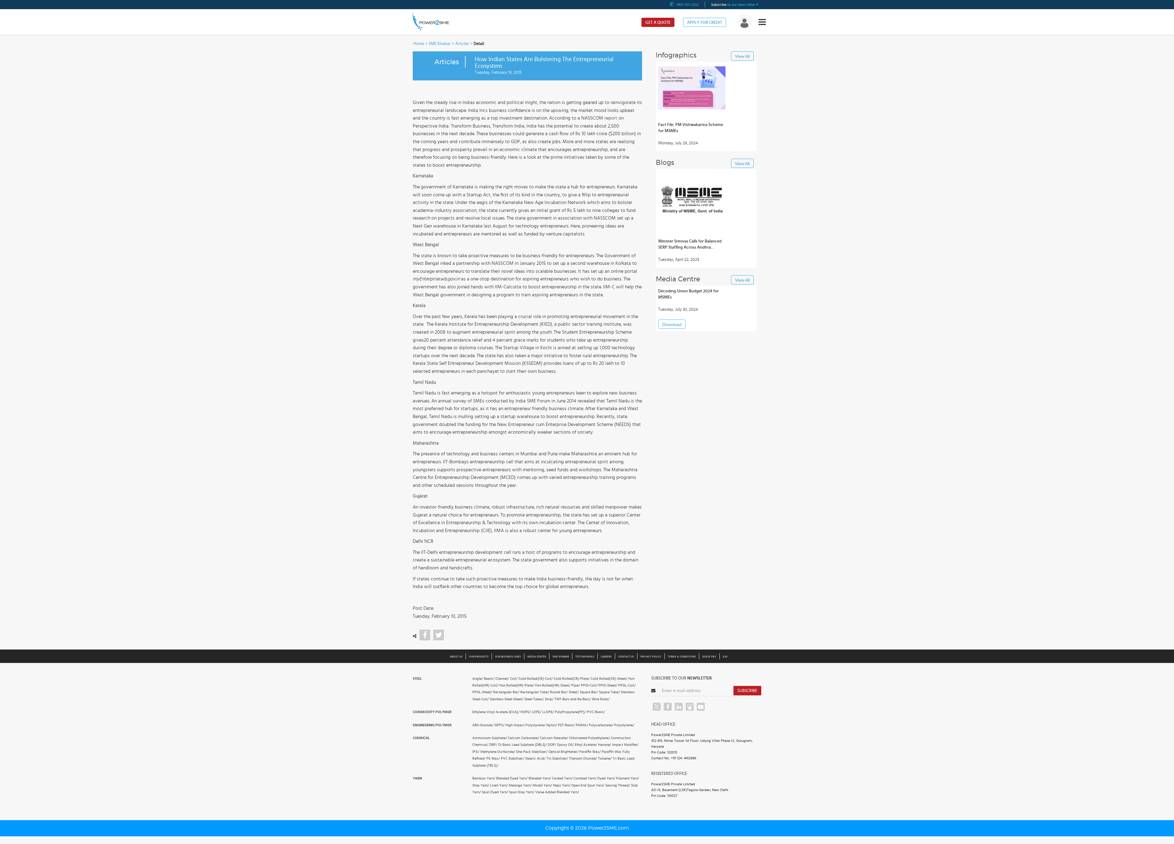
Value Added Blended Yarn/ (557, 792)
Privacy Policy (651, 656)
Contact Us (626, 656)
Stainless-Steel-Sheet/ (506, 699)
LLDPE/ (548, 712)
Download (671, 324)
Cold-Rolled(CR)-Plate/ (572, 678)
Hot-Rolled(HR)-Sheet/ (552, 685)
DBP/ (493, 744)
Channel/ (502, 678)
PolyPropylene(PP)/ (570, 712)
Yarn (417, 778)
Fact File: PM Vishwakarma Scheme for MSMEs (690, 128)
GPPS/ (499, 725)
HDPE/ (525, 712)
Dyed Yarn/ (606, 778)
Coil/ (514, 678)
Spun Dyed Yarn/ (495, 792)
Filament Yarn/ (627, 778)
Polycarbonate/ (601, 725)
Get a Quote (657, 22)
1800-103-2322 (687, 4)
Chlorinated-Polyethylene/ (589, 738)
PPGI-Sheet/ (607, 685)
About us (456, 656)
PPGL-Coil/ (627, 685)
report (610, 118)
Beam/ (489, 678)
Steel (417, 678)
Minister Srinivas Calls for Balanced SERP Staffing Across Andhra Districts (690, 244)
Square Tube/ (609, 692)
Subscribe (747, 691)
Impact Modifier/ (625, 744)
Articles (462, 44)
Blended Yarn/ (540, 778)
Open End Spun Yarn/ (587, 785)
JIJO (725, 656)
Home (418, 44)
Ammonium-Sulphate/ (489, 738)
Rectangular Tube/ (534, 692)
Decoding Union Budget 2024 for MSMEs (688, 294)
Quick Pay (709, 656)
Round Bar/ (559, 692)
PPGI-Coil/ (589, 685)
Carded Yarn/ (562, 778)
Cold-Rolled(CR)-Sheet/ (609, 678)
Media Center (536, 656)
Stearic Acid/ (535, 758)
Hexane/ (604, 744)
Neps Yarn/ (561, 785)
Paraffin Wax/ (590, 751)
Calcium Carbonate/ (523, 738)
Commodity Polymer (432, 712)
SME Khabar (440, 44)
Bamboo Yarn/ (483, 778)
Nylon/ (551, 725)
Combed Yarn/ (585, 778)
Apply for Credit (704, 22)
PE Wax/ (493, 758)
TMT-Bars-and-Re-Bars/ (573, 699)
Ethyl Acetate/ (586, 744)
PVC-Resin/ (596, 712)
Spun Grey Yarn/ (521, 792)
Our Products (479, 656)
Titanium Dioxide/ (583, 758)
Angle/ (477, 678)
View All (742, 56)
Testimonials (584, 656)
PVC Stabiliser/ (512, 758)
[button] (587, 422)
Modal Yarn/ (542, 785)
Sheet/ (574, 692)
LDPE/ (536, 712)
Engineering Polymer (432, 725)
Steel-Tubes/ (534, 699)
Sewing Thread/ (617, 785)
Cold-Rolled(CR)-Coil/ (536, 678)
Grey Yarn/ (480, 785)
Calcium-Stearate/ (554, 738)
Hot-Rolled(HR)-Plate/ (516, 685)
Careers (606, 656)
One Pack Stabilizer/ (532, 751)
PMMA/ (582, 725)
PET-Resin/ (566, 725)
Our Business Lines (508, 656)
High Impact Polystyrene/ (525, 725)
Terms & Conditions (682, 656)
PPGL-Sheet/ (482, 692)
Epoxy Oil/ (565, 744)
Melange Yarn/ (520, 785)
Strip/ (549, 699)
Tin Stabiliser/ (557, 758)
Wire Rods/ (601, 699)
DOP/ (552, 744)
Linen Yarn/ (499, 785)
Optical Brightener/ (563, 751)
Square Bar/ (589, 692)
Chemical (421, 738)
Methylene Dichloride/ (497, 751)
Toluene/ (605, 758)
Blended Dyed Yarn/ (512, 778)
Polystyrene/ (624, 725)
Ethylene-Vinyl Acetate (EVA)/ (495, 712)
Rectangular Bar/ (506, 692)
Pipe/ (575, 685)
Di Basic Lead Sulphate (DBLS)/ (522, 744)
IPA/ (475, 751)
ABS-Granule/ (482, 725)
